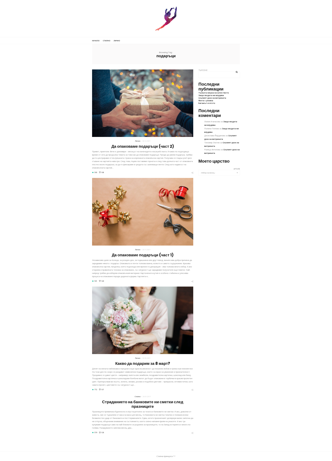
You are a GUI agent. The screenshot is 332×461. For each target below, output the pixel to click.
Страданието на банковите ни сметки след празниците (142, 404)
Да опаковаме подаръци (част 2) (142, 146)
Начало (95, 40)
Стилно (106, 40)
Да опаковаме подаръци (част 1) (143, 255)
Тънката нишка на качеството (213, 92)
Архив (237, 168)
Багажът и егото (206, 103)
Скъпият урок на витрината (212, 98)
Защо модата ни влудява (211, 95)
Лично (117, 40)
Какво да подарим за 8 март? (142, 363)
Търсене (203, 70)
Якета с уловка (205, 100)
